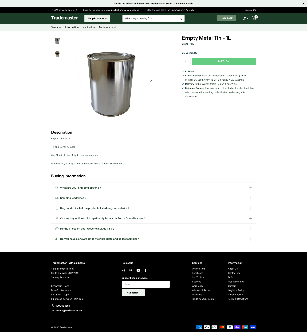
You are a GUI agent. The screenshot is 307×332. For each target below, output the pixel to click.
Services (197, 262)
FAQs (230, 277)
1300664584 (63, 305)
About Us (233, 268)
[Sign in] (245, 18)
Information (235, 262)
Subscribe (133, 292)
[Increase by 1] (189, 58)
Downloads (198, 294)
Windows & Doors (201, 290)
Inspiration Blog (236, 281)
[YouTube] (138, 270)
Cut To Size (198, 277)
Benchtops (197, 273)
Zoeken (180, 18)
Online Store (198, 268)
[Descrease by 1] (189, 64)
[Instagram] (123, 270)
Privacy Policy (235, 294)
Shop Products (96, 18)
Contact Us (250, 10)
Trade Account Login (203, 298)
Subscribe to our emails (135, 278)
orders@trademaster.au (69, 310)
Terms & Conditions (238, 298)
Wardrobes (197, 286)
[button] (150, 80)
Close (303, 3)
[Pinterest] (130, 270)
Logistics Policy (236, 290)
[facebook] (145, 270)
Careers (232, 286)
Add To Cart (223, 61)
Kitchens (196, 281)
